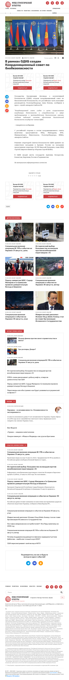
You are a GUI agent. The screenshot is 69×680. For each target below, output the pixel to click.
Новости (20, 10)
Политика (27, 10)
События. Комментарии (15, 445)
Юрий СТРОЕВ (17, 346)
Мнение (49, 10)
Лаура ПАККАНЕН (18, 335)
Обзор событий (16, 57)
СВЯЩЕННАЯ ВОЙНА (56, 11)
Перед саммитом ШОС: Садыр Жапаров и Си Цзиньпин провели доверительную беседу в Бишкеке (19, 283)
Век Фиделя (12, 428)
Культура (32, 586)
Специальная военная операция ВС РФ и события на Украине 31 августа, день (18, 248)
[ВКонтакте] (7, 101)
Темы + (7, 11)
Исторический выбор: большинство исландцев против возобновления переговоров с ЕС (47, 249)
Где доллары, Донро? (27, 349)
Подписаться (22, 88)
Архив (51, 597)
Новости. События (29, 57)
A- (58, 58)
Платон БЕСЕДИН (18, 406)
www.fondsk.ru (54, 672)
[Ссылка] (7, 110)
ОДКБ (8, 206)
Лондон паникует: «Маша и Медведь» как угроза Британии (31, 436)
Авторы (39, 597)
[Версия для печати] (63, 58)
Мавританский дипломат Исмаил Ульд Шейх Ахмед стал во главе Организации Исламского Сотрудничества (50, 317)
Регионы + (13, 11)
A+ (55, 58)
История (43, 10)
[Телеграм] (7, 96)
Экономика (35, 10)
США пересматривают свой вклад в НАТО (24, 543)
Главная (8, 586)
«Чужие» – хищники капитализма (20, 432)
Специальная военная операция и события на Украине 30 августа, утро (16, 316)
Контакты (45, 597)
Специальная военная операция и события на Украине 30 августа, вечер (47, 282)
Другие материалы (13, 218)
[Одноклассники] (7, 106)
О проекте (33, 597)
